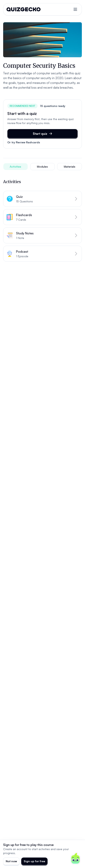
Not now (11, 861)
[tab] (15, 166)
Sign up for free (34, 861)
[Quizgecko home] (24, 9)
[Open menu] (75, 9)
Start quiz (40, 134)
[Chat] (75, 858)
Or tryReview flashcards (23, 142)
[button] (42, 199)
